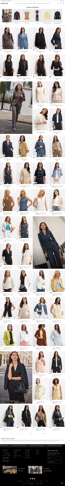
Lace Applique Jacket (8, 159)
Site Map (41, 481)
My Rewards (27, 452)
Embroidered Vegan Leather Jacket (24, 78)
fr (42, 483)
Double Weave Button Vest (40, 78)
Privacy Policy (28, 481)
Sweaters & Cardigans (47, 23)
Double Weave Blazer (57, 78)
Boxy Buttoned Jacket (57, 51)
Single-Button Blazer (24, 51)
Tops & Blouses (17, 23)
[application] (62, 483)
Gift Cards (27, 457)
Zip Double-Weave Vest (8, 78)
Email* (49, 458)
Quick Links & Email (7, 455)
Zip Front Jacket (24, 159)
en (40, 483)
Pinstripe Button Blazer (40, 51)
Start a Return (27, 455)
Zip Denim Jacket (57, 159)
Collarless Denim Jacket (40, 159)
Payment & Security (17, 455)
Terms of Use (35, 481)
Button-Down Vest (40, 105)
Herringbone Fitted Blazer (8, 51)
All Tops (6, 23)
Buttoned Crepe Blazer (41, 132)
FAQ (14, 457)
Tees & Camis (27, 23)
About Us (37, 452)
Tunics (37, 23)
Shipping (15, 452)
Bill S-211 (46, 481)
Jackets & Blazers (57, 23)
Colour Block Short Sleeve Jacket (57, 105)
